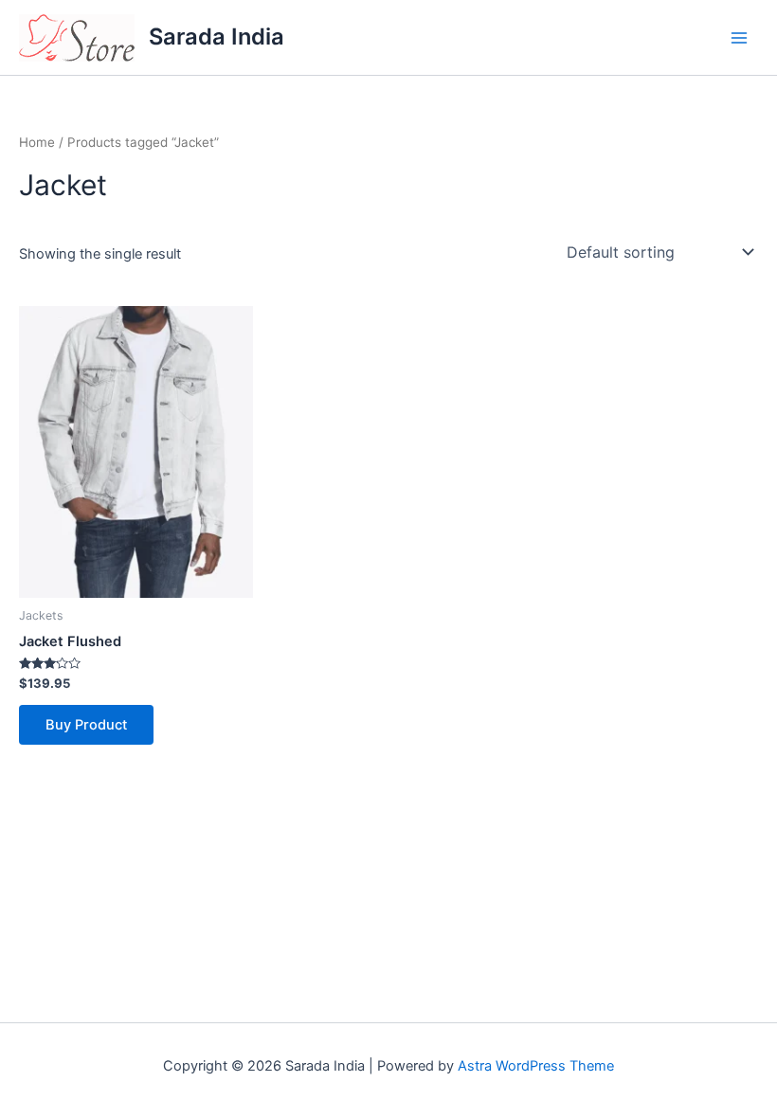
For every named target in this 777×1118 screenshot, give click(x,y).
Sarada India (216, 36)
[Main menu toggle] (739, 37)
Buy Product (86, 724)
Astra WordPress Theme (536, 1065)
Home (37, 142)
